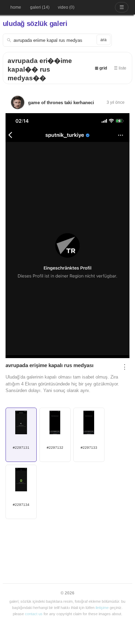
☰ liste (120, 68)
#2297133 (89, 447)
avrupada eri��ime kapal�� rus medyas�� (40, 69)
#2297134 (21, 505)
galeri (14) (40, 7)
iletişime (102, 608)
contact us (34, 614)
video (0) (66, 7)
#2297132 (55, 447)
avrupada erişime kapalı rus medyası (49, 365)
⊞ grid (101, 68)
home (15, 7)
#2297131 (21, 447)
